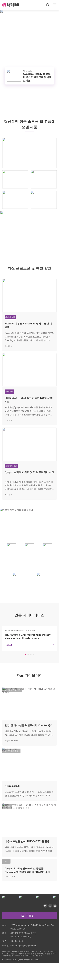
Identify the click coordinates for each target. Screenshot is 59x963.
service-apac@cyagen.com (23, 945)
